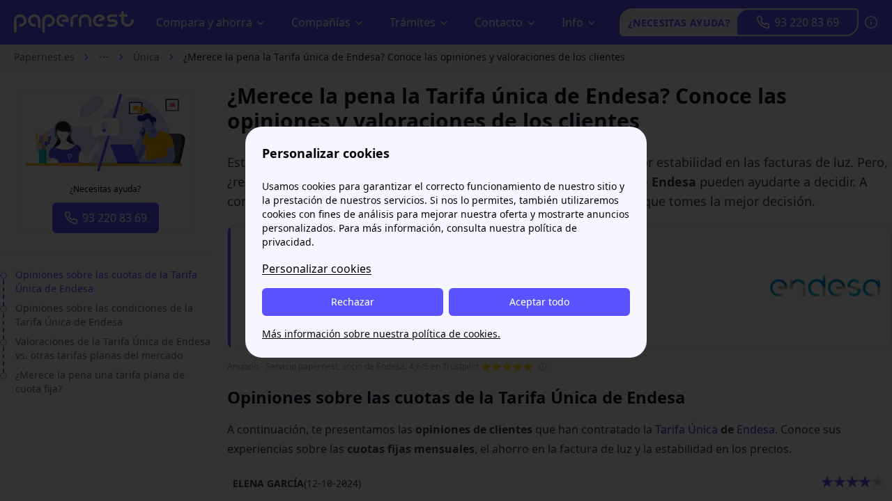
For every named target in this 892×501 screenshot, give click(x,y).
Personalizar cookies (316, 269)
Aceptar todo (539, 301)
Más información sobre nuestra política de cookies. (381, 333)
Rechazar (352, 301)
